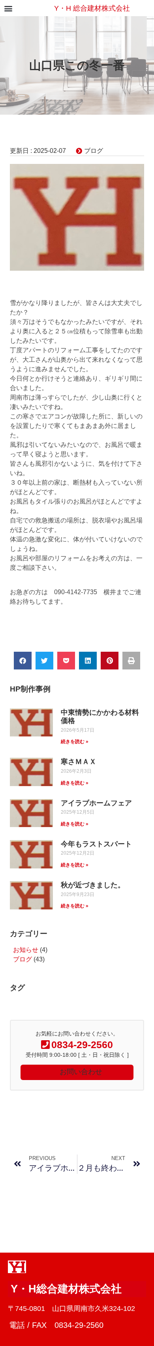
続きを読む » (74, 741)
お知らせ (25, 949)
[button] (8, 8)
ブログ (93, 150)
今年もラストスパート (96, 844)
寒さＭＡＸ (78, 762)
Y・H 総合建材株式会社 (92, 8)
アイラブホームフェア (96, 803)
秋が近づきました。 (93, 885)
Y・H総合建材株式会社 (66, 1289)
